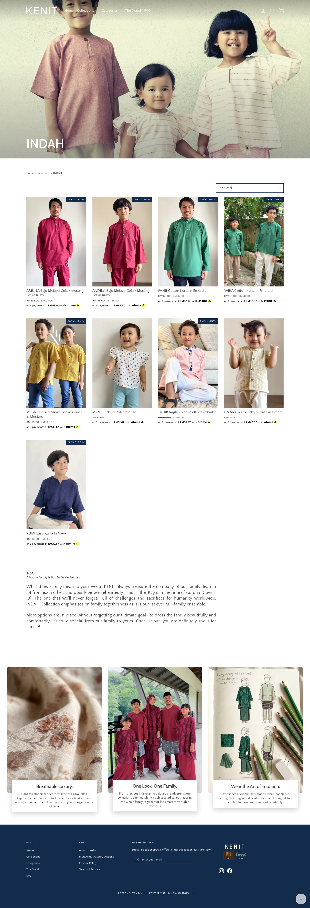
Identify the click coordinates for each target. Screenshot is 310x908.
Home (69, 10)
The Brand (133, 10)
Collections (86, 10)
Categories (110, 10)
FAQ (147, 10)
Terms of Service (89, 869)
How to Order (87, 850)
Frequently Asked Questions (96, 856)
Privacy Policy (88, 863)
